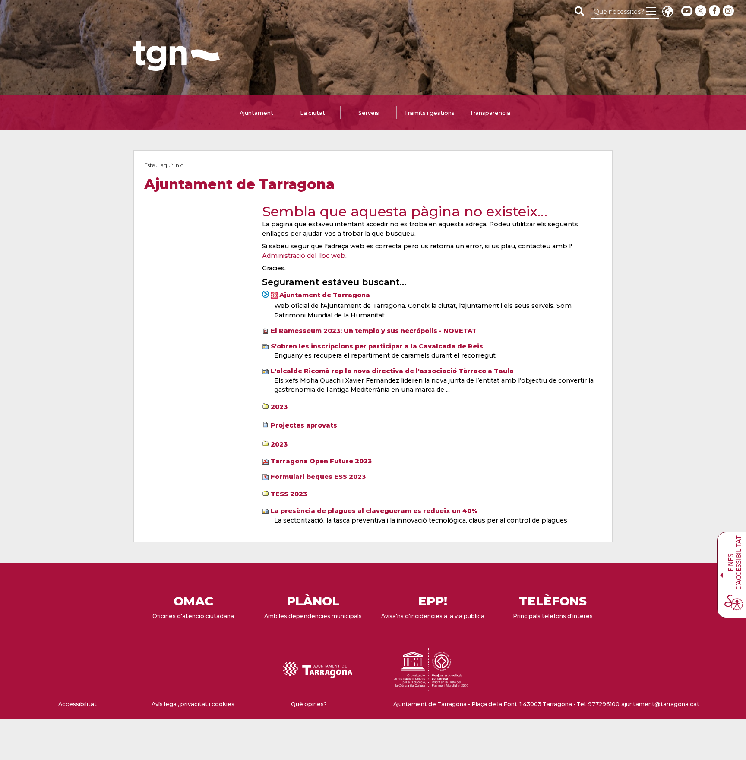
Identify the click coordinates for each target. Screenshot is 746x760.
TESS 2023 (289, 494)
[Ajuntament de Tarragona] (176, 67)
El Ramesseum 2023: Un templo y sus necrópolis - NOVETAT (374, 331)
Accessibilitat (77, 704)
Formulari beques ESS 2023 (318, 477)
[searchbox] (579, 10)
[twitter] (701, 11)
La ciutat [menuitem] (312, 113)
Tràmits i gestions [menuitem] (429, 113)
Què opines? (309, 704)
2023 (279, 407)
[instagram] (729, 11)
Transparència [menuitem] (490, 113)
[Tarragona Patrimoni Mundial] (431, 687)
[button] (667, 12)
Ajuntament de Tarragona (324, 295)
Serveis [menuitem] (368, 113)
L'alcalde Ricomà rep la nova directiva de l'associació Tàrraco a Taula (392, 371)
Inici (179, 165)
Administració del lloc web (303, 256)
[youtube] (687, 11)
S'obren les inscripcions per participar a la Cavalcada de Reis (377, 346)
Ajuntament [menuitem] (256, 113)
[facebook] (715, 11)
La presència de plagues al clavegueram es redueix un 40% (374, 511)
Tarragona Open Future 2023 (321, 461)
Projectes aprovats (304, 425)
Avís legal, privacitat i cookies (193, 704)
